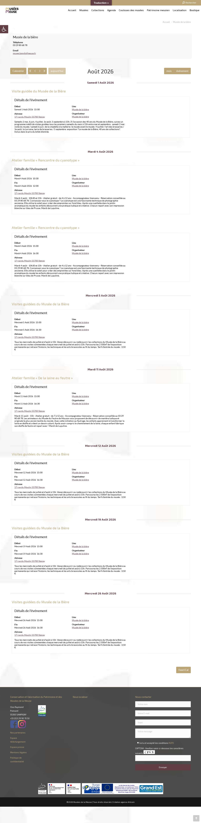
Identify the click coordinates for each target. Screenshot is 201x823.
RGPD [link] (171, 743)
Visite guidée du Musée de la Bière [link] (39, 91)
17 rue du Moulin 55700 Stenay (29, 117)
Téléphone (18, 42)
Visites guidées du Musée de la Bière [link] (40, 304)
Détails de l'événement (30, 100)
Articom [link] (131, 802)
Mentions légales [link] (18, 752)
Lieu (74, 106)
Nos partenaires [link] (17, 732)
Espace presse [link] (17, 747)
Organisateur (78, 113)
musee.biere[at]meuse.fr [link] (24, 53)
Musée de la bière (25, 37)
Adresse (18, 113)
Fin (16, 183)
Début (17, 106)
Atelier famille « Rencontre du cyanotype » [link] (45, 160)
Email (15, 50)
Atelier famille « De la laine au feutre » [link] (42, 378)
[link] (4, 29)
